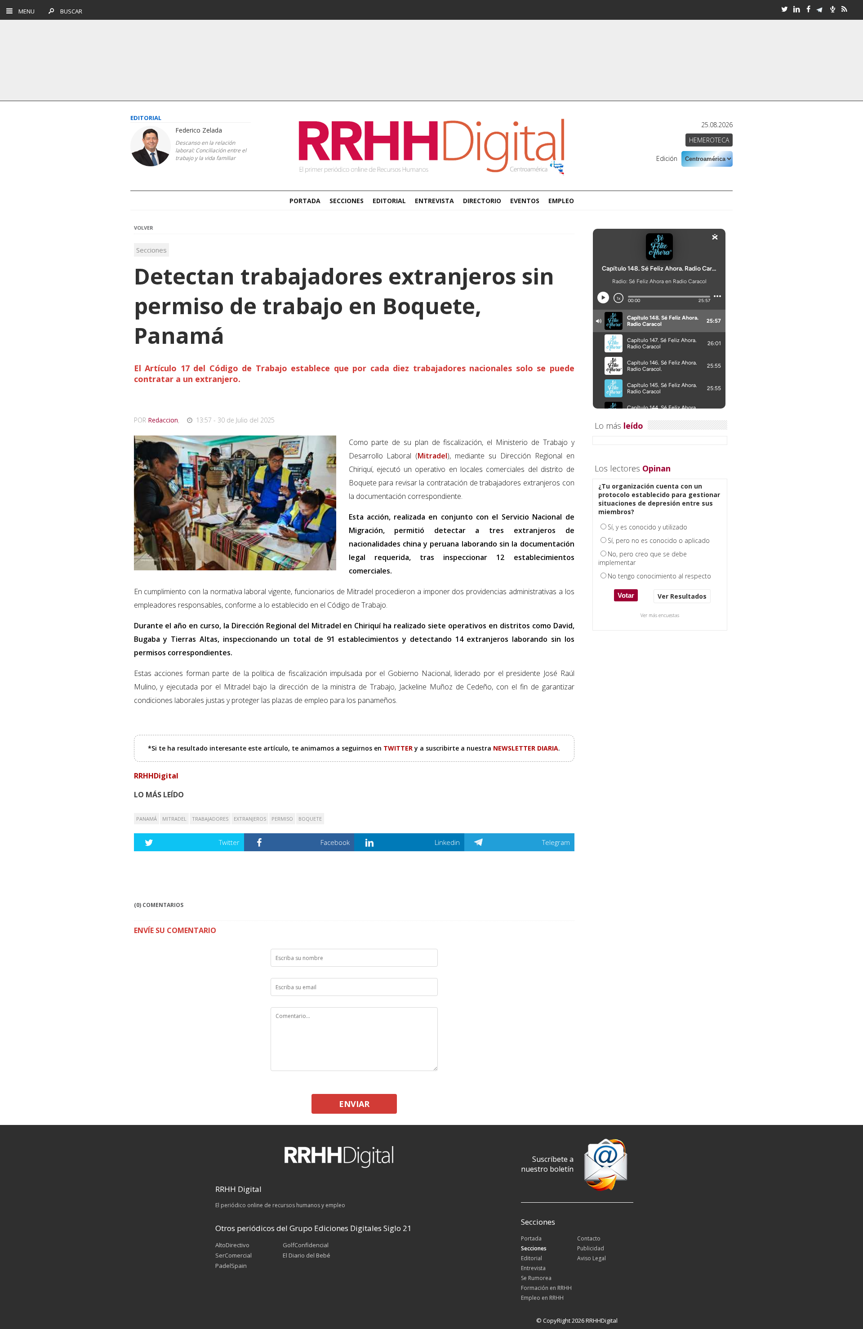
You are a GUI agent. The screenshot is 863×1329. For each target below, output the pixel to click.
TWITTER (398, 748)
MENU (24, 11)
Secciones (151, 249)
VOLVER (143, 227)
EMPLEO (561, 200)
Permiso (282, 818)
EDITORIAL (389, 200)
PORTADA (304, 200)
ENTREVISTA (434, 200)
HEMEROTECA (709, 140)
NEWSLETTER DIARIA (525, 748)
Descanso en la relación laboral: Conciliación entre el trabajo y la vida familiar (210, 150)
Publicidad (590, 1248)
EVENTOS (524, 200)
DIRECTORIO (482, 200)
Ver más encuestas (660, 615)
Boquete (310, 818)
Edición (666, 158)
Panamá (146, 818)
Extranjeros (250, 818)
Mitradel (174, 818)
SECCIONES (346, 200)
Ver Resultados (682, 596)
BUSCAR (69, 11)
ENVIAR (354, 1103)
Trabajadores (210, 818)
